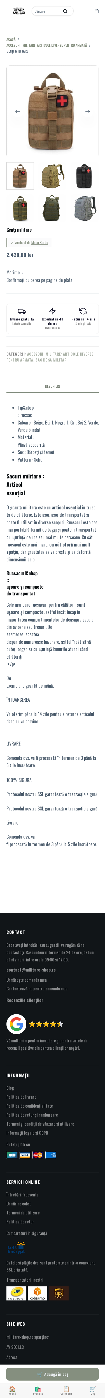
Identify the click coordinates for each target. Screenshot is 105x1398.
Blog (10, 1088)
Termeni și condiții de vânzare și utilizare (40, 1124)
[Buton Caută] (65, 10)
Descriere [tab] (52, 386)
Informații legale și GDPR (27, 1133)
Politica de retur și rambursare (32, 1115)
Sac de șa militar (51, 360)
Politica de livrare (21, 1097)
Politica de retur (20, 1221)
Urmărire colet (18, 1203)
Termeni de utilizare (23, 1212)
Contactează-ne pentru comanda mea (36, 988)
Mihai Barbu (39, 242)
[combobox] (46, 10)
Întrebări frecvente (22, 1194)
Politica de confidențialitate (29, 1106)
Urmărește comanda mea (26, 980)
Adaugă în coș (56, 1374)
